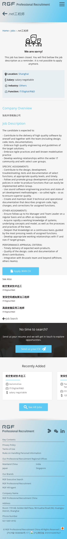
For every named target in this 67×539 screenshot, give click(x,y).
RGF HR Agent (9, 487)
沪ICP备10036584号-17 (18, 533)
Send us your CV (31, 349)
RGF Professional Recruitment (16, 483)
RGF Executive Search (12, 479)
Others (23, 85)
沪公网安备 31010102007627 (47, 533)
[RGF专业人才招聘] (26, 4)
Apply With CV (22, 271)
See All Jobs (35, 407)
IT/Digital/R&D (27, 91)
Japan (5, 468)
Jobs (13, 30)
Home (5, 30)
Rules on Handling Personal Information (21, 453)
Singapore (41, 468)
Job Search (12, 318)
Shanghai (24, 73)
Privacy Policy (9, 445)
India (38, 464)
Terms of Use (8, 449)
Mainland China (10, 464)
